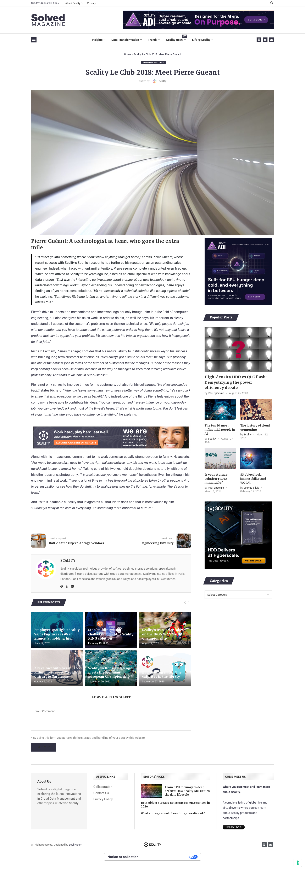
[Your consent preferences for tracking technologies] (298, 863)
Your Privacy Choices (166, 857)
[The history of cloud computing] (256, 409)
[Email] (271, 39)
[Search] (272, 3)
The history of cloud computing (255, 427)
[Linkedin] (258, 39)
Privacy (91, 3)
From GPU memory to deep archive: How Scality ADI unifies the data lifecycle (187, 791)
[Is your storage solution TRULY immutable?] (220, 458)
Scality (162, 81)
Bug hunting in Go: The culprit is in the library (162, 674)
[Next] (188, 602)
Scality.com (75, 844)
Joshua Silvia (251, 487)
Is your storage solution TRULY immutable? (216, 478)
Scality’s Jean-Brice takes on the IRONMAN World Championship (163, 634)
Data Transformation (125, 39)
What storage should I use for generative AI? (173, 813)
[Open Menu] (34, 39)
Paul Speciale (216, 393)
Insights (97, 39)
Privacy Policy (103, 799)
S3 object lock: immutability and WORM (253, 478)
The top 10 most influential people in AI (220, 429)
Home (127, 54)
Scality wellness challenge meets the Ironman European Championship (110, 672)
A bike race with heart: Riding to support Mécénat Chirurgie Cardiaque (56, 672)
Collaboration (102, 786)
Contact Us (101, 793)
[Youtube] (265, 39)
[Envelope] (270, 844)
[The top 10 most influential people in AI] (220, 409)
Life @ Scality (201, 39)
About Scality (72, 3)
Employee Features (153, 62)
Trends (152, 39)
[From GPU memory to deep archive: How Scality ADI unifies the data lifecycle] (151, 791)
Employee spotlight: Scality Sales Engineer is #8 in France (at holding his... (57, 634)
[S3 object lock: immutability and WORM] (256, 458)
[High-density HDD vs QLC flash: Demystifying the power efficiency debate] (238, 349)
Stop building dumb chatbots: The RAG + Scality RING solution (110, 634)
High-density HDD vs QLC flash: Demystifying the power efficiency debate (236, 382)
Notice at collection (123, 857)
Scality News (176, 38)
